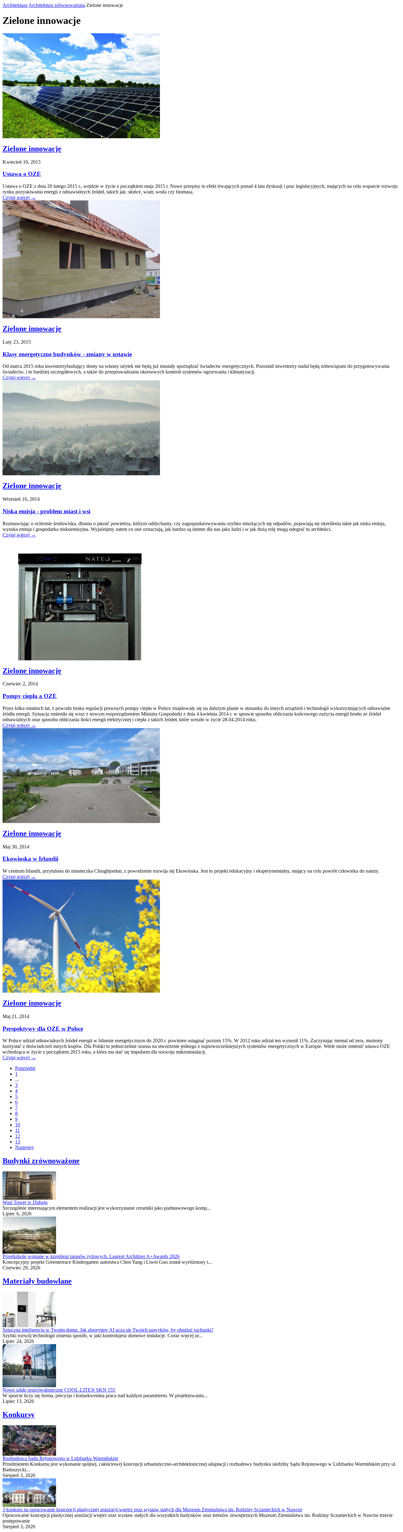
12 (17, 1136)
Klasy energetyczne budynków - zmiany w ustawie (67, 354)
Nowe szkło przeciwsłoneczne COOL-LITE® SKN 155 (59, 1390)
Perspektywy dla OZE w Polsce (43, 1028)
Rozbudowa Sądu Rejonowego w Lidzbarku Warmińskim (60, 1458)
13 (17, 1141)
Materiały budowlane (37, 1281)
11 (17, 1130)
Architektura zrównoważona (56, 5)
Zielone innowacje (32, 148)
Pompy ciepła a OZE (30, 696)
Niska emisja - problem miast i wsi (46, 511)
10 (17, 1124)
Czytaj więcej (19, 197)
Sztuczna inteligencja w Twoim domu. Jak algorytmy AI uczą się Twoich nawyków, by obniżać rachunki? (108, 1330)
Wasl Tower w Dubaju (25, 1202)
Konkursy (19, 1414)
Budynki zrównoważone (41, 1161)
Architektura (15, 5)
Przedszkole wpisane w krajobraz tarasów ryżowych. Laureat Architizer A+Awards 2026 (91, 1256)
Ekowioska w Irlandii (30, 858)
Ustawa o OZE (22, 174)
